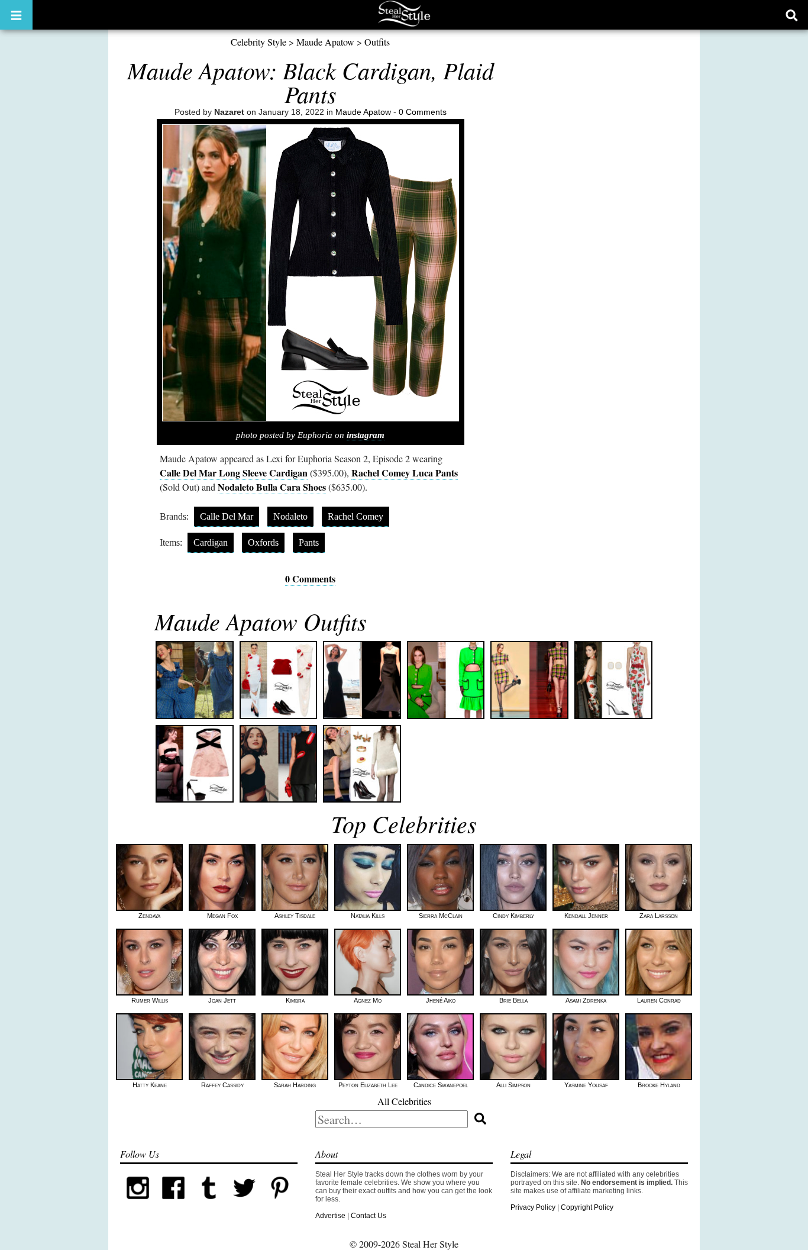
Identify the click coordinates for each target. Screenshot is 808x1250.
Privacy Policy (532, 1207)
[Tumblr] (209, 1203)
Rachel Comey (355, 516)
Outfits (377, 42)
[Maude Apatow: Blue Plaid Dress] (194, 680)
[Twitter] (244, 1203)
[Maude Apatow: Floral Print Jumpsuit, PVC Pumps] (613, 680)
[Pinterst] (280, 1203)
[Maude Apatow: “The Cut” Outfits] (278, 764)
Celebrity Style (258, 42)
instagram (365, 435)
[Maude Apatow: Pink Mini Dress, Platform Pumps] (194, 764)
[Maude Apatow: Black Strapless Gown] (362, 680)
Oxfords (263, 542)
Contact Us (368, 1216)
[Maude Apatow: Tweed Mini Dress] (529, 680)
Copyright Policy (587, 1207)
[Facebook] (173, 1203)
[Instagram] (138, 1203)
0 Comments (423, 112)
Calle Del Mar (226, 516)
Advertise (330, 1216)
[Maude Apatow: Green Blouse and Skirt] (446, 680)
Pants (309, 542)
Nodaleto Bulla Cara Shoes (272, 487)
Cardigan (210, 542)
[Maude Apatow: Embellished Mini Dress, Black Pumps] (362, 764)
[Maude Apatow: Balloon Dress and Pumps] (278, 680)
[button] (16, 15)
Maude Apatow (325, 42)
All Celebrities (404, 1101)
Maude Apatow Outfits (260, 621)
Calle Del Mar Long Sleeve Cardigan (234, 472)
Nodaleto (290, 516)
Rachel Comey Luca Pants (404, 472)
